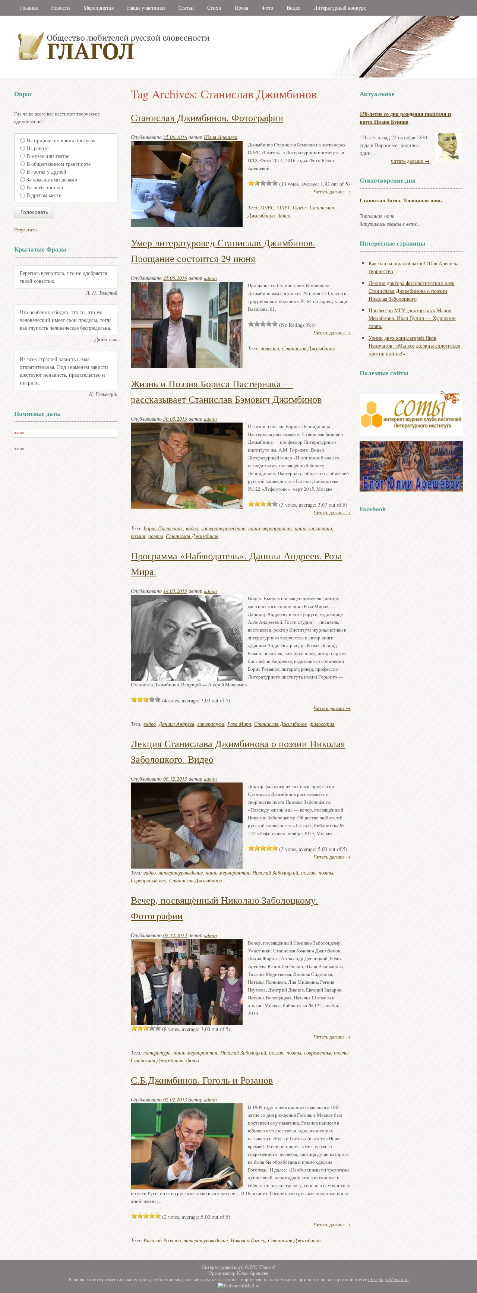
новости (269, 348)
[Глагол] (195, 76)
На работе (37, 148)
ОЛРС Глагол (292, 207)
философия (322, 723)
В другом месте (43, 195)
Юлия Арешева (220, 136)
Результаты (26, 229)
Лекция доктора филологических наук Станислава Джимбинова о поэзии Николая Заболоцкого (412, 290)
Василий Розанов (162, 1240)
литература (210, 723)
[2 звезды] (257, 183)
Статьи (186, 7)
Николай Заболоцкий (275, 872)
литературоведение (223, 528)
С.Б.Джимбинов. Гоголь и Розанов (202, 1080)
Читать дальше (332, 512)
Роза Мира (239, 723)
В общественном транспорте (58, 163)
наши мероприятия (270, 528)
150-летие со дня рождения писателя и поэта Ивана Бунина (405, 118)
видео (192, 528)
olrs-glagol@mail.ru (388, 1279)
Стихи (214, 7)
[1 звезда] (251, 183)
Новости (60, 7)
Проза (241, 7)
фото (284, 215)
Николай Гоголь (248, 1240)
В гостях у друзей (46, 171)
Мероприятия (98, 7)
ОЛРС (267, 207)
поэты (155, 536)
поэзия (138, 536)
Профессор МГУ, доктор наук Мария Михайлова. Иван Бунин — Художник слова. (412, 318)
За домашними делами (52, 179)
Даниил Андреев (176, 723)
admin (210, 277)
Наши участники (146, 7)
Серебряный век (148, 880)
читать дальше (410, 160)
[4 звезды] (269, 183)
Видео (293, 7)
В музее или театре (47, 155)
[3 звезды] (263, 183)
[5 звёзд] (275, 183)
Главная (29, 7)
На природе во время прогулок (61, 140)
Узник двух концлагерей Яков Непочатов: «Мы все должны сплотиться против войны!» (414, 345)
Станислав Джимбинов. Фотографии (207, 117)
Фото (267, 7)
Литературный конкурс (340, 7)
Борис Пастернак (163, 528)
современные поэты (326, 1052)
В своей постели (44, 187)
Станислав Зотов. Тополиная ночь (401, 200)
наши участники (313, 528)
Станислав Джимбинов (308, 348)
